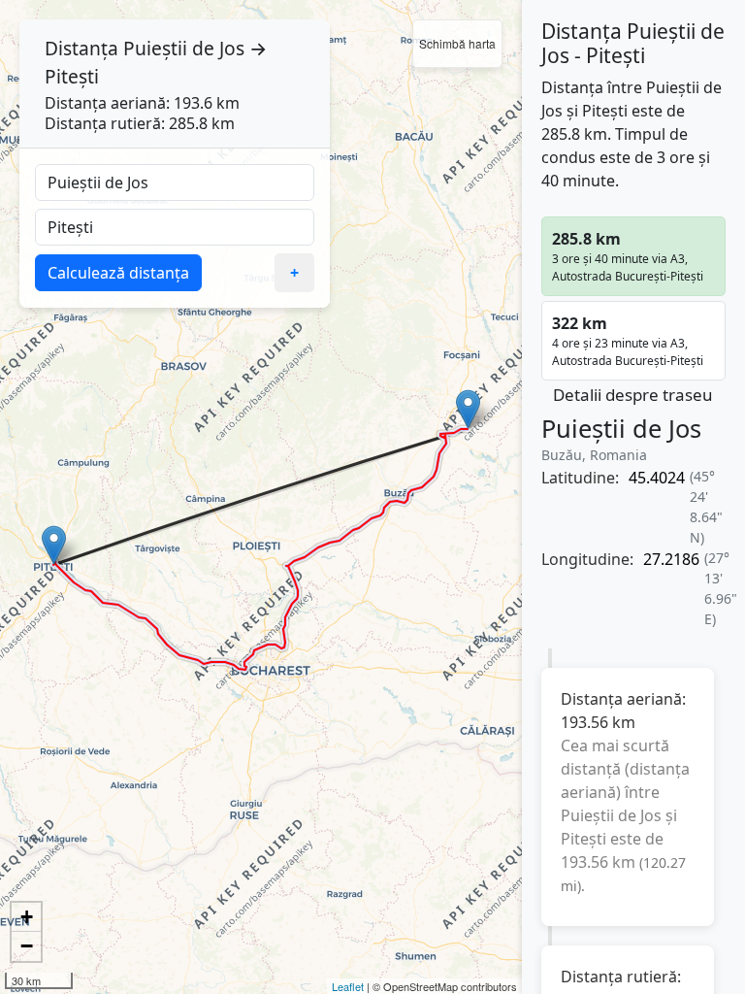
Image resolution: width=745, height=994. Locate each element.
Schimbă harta (457, 43)
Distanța (81, 48)
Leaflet (348, 986)
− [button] (26, 946)
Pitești (72, 76)
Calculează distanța (118, 272)
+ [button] (26, 917)
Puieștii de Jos (183, 48)
